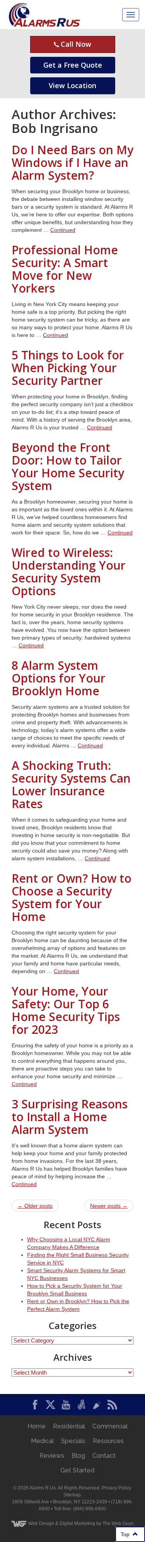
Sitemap (72, 1495)
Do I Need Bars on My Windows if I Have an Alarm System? (72, 162)
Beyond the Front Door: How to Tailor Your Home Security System (68, 466)
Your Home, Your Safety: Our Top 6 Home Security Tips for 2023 (66, 1010)
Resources (108, 1441)
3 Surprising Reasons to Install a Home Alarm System (70, 1116)
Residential (69, 1426)
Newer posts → (109, 1206)
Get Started (77, 1470)
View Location (72, 85)
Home (36, 1426)
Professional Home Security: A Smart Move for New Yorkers (65, 269)
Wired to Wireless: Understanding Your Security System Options (69, 572)
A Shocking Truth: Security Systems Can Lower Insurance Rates (71, 784)
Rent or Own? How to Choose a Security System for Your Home (71, 897)
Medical (42, 1441)
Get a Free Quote (72, 65)
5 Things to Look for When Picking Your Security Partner (68, 367)
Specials (73, 1441)
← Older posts (35, 1206)
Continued (62, 230)
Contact (104, 1455)
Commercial (110, 1426)
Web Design (41, 1523)
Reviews (51, 1455)
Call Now (75, 44)
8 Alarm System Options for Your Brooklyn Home (59, 678)
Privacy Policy (116, 1488)
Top (127, 1534)
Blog (78, 1455)
